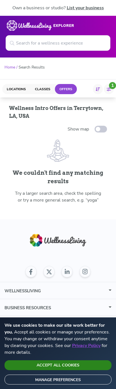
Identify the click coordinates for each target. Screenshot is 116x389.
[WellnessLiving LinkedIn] (67, 272)
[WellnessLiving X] (49, 272)
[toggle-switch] (101, 129)
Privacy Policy (86, 345)
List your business (85, 8)
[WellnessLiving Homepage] (58, 240)
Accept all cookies (58, 365)
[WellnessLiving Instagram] (85, 272)
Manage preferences (58, 380)
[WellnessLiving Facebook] (31, 272)
